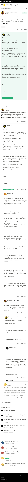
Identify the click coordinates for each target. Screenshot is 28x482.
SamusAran (7, 12)
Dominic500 (12, 453)
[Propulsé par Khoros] (14, 478)
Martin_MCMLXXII (14, 465)
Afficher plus (5, 23)
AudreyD (7, 34)
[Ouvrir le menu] (26, 8)
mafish (10, 416)
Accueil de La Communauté (7, 475)
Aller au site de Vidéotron (6, 1)
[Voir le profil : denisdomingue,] (2, 447)
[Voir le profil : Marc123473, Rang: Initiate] (5, 384)
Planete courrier (9, 457)
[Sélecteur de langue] (12, 5)
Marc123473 (9, 383)
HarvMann (11, 432)
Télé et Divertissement (6, 8)
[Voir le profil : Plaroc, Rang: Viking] (5, 194)
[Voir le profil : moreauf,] (2, 442)
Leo (10, 411)
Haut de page (18, 475)
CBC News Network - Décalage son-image (15, 452)
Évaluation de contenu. (9, 410)
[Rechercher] (15, 5)
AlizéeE (10, 347)
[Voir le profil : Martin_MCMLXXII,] (2, 464)
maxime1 (11, 427)
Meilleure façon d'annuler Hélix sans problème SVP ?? (15, 420)
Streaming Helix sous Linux (11, 441)
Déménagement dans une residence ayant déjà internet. (15, 447)
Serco (10, 422)
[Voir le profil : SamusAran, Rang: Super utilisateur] (2, 13)
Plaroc (8, 193)
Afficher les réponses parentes (7, 106)
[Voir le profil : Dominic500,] (2, 453)
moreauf (12, 443)
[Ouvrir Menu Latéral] (1, 5)
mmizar (11, 460)
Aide (24, 475)
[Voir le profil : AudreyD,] (3, 35)
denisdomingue (13, 448)
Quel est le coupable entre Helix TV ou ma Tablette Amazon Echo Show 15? (15, 463)
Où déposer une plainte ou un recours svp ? (14, 425)
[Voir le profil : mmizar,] (2, 458)
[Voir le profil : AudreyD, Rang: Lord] (4, 126)
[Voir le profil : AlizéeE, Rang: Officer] (7, 348)
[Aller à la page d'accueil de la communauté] (7, 5)
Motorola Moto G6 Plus (9, 430)
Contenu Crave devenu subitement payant (14, 415)
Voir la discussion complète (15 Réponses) (10, 104)
